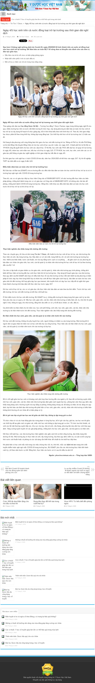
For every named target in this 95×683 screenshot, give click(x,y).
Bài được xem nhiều (9, 611)
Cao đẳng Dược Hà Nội (29, 126)
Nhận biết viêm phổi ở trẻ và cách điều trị (20, 59)
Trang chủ (4, 23)
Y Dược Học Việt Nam (63, 677)
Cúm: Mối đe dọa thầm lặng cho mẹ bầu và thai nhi (16, 502)
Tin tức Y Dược (40, 254)
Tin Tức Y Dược (16, 23)
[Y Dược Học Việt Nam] (47, 5)
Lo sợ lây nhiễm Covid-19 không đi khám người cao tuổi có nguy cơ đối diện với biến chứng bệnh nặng (77, 470)
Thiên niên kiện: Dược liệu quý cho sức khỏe (27, 19)
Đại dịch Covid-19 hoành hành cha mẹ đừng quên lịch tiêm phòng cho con (17, 469)
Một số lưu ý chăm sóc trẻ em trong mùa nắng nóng (23, 62)
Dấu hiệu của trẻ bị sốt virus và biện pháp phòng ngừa (24, 55)
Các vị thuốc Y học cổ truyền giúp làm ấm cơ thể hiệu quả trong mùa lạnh (39, 560)
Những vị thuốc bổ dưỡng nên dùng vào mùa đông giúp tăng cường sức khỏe (41, 540)
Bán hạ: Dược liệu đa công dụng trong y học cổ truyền (33, 589)
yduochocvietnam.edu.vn (64, 455)
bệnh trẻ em (71, 445)
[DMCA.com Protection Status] (47, 670)
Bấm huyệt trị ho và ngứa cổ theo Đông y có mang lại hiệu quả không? (39, 522)
